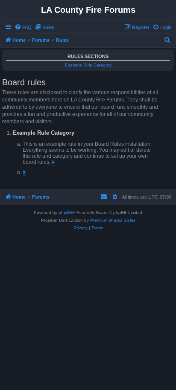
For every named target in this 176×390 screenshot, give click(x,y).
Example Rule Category (88, 65)
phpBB (65, 212)
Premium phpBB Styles (112, 220)
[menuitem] (23, 27)
